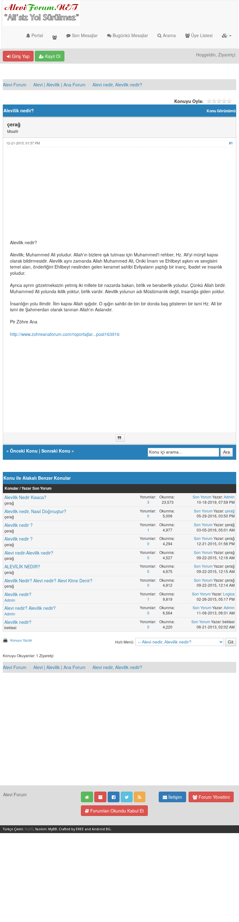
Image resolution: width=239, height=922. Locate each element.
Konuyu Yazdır (21, 640)
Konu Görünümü (221, 111)
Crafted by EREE (71, 829)
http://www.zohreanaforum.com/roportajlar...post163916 (65, 334)
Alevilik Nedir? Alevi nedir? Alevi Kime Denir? (48, 580)
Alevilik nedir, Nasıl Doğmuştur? (35, 511)
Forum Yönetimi (213, 797)
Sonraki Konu (55, 451)
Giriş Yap (20, 56)
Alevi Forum (14, 84)
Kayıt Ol (52, 56)
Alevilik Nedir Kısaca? (25, 497)
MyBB (29, 829)
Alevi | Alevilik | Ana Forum (59, 84)
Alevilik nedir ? (18, 525)
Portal (36, 35)
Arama (169, 35)
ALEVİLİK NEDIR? (22, 566)
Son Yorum (202, 496)
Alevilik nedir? (17, 594)
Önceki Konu (24, 451)
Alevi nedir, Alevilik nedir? (117, 84)
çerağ (230, 510)
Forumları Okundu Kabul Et (116, 811)
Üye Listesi (201, 35)
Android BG (101, 829)
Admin (229, 496)
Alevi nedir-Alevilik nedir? (28, 553)
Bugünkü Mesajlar (129, 35)
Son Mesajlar (84, 35)
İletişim (174, 797)
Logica (229, 593)
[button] (226, 35)
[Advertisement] (119, 196)
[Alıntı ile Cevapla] (120, 438)
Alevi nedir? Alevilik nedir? (30, 608)
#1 (231, 143)
